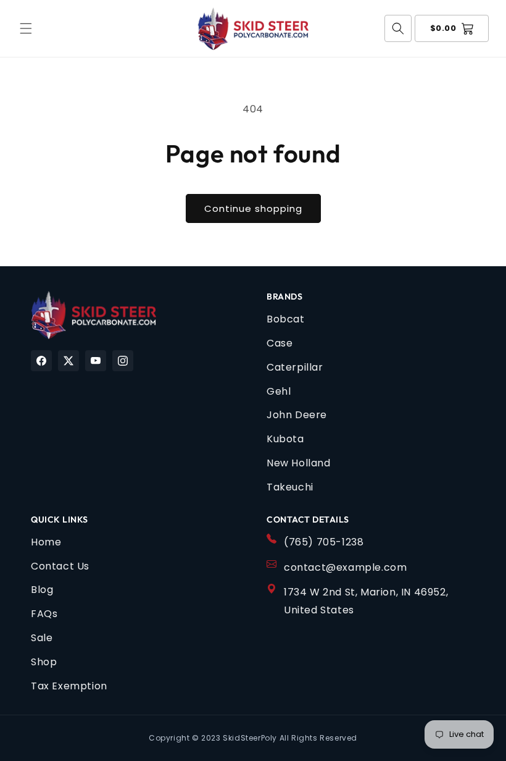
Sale (41, 638)
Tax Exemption (69, 686)
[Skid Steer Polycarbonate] (93, 315)
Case (279, 343)
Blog (42, 589)
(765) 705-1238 (323, 542)
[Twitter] (68, 360)
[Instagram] (122, 360)
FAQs (44, 614)
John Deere (297, 415)
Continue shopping (253, 208)
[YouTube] (95, 360)
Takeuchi (290, 487)
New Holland (299, 463)
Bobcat (286, 319)
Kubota (285, 439)
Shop (44, 662)
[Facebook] (41, 360)
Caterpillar (295, 367)
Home (46, 542)
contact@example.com (345, 567)
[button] (25, 28)
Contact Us (60, 566)
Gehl (279, 391)
